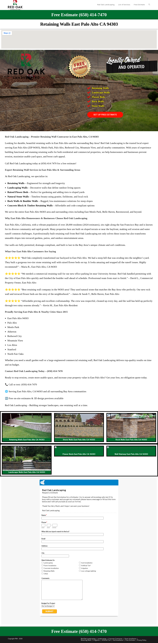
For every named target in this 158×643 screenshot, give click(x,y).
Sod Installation (118, 640)
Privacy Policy (141, 640)
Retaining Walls (86, 640)
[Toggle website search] (149, 4)
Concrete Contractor (115, 639)
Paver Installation (130, 639)
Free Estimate (130, 640)
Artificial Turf (106, 640)
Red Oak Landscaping (88, 639)
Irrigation (96, 640)
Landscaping (102, 639)
